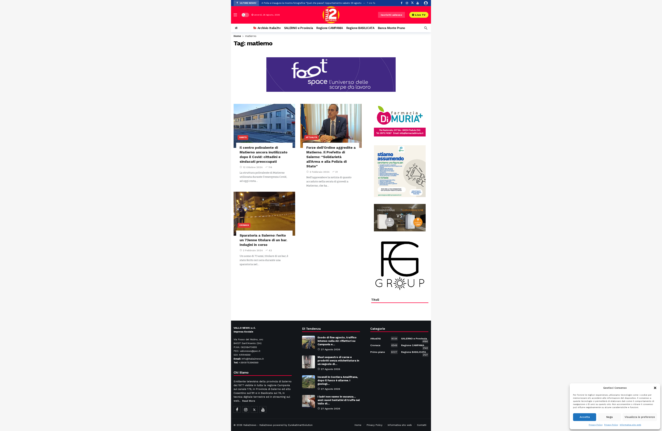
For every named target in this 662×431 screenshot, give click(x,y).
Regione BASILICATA (414, 353)
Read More (248, 400)
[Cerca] (425, 28)
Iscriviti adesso (391, 14)
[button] (655, 388)
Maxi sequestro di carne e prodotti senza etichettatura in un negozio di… (338, 361)
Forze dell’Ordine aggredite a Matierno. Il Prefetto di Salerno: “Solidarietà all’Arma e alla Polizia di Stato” (331, 156)
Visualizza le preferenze (640, 417)
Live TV (420, 14)
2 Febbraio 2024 (320, 171)
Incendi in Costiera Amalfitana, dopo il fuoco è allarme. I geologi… (338, 380)
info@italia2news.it (253, 358)
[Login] (425, 3)
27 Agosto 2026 (330, 349)
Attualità (311, 137)
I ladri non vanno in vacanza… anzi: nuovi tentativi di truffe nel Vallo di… (339, 400)
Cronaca (244, 225)
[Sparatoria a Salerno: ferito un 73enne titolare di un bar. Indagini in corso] (264, 214)
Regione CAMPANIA (414, 346)
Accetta (585, 417)
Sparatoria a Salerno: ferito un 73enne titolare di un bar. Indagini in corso (263, 240)
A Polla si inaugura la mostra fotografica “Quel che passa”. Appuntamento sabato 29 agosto (312, 3)
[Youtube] (417, 3)
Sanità (243, 137)
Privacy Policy (596, 425)
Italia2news (249, 425)
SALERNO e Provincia (414, 339)
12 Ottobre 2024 (253, 167)
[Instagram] (407, 3)
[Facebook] (401, 3)
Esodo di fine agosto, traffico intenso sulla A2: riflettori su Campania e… (337, 341)
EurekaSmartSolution (300, 425)
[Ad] (400, 121)
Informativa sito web (630, 425)
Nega (609, 417)
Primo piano (383, 352)
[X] (412, 3)
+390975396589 (248, 362)
